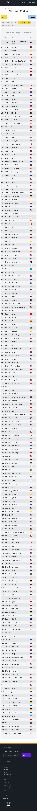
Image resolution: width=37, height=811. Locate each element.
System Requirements (9, 783)
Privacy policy (7, 788)
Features (5, 767)
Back (3, 17)
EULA (4, 790)
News (5, 765)
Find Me (32, 17)
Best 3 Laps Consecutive (9, 25)
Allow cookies (8, 8)
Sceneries (6, 770)
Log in (23, 3)
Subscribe (26, 755)
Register (32, 3)
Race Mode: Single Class (9, 22)
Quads (5, 772)
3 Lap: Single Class (24, 22)
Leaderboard (7, 774)
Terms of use (7, 785)
